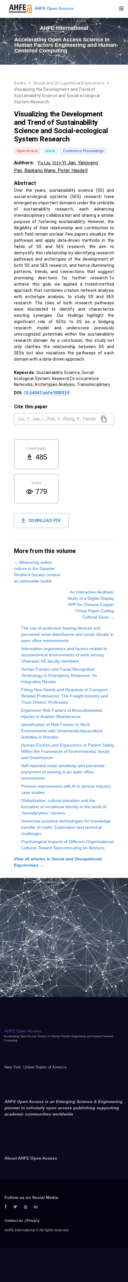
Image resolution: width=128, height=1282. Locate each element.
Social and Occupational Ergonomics (68, 83)
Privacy (33, 1221)
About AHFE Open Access (30, 1158)
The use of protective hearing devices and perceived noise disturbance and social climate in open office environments (67, 634)
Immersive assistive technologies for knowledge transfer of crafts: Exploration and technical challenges (66, 827)
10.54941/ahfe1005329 (46, 392)
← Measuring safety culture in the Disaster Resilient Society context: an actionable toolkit (37, 571)
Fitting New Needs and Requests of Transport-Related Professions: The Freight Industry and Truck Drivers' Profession (65, 696)
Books (20, 83)
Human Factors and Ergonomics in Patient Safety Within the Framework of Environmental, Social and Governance (67, 751)
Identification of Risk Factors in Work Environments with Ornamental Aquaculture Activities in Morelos (62, 730)
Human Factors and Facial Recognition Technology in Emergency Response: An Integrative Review (59, 675)
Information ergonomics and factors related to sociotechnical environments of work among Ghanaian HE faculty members (64, 654)
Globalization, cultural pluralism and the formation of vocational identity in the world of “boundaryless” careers (63, 806)
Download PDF (45, 520)
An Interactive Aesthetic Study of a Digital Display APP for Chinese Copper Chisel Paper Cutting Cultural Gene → (90, 604)
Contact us (13, 1221)
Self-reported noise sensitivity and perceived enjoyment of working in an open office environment (62, 772)
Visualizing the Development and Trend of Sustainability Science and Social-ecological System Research (57, 95)
